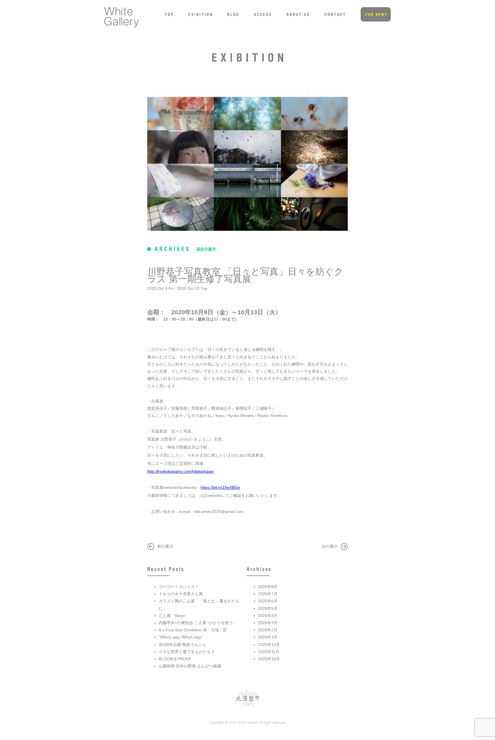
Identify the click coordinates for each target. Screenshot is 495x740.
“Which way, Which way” (181, 637)
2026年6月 (268, 601)
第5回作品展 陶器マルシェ (182, 644)
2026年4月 (268, 615)
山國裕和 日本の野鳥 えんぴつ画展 (190, 666)
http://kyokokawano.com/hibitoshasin (180, 471)
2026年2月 (268, 630)
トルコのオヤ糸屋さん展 (181, 593)
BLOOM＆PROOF (175, 659)
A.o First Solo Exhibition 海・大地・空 (193, 630)
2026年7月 (268, 593)
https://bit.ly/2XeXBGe (220, 487)
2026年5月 (268, 608)
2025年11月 (268, 651)
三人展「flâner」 (174, 615)
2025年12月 (269, 644)
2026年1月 (268, 637)
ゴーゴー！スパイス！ (179, 586)
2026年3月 (268, 622)
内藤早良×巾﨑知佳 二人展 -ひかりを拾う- (196, 622)
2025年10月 (269, 659)
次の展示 (330, 546)
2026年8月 (268, 586)
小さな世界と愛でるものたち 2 (186, 651)
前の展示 (165, 546)
